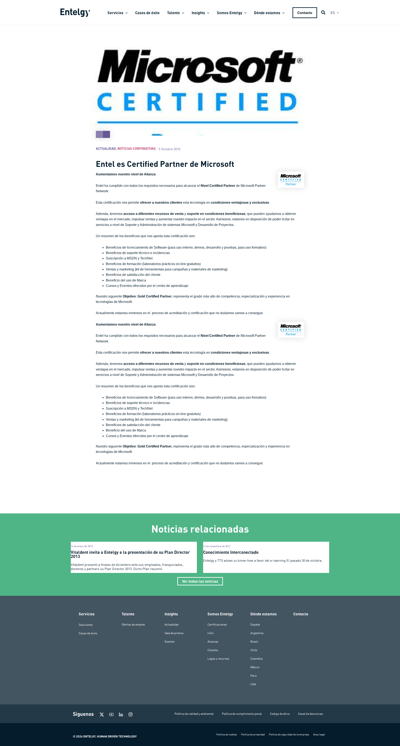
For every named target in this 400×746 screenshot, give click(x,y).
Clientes (213, 650)
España (255, 624)
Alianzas (213, 641)
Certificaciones (217, 624)
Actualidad (106, 148)
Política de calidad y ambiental (194, 714)
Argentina (256, 633)
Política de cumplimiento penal (242, 714)
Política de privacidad (253, 734)
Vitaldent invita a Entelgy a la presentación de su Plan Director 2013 (130, 554)
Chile (253, 650)
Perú (253, 676)
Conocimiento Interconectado (231, 552)
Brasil (254, 641)
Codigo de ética (280, 714)
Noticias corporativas (137, 148)
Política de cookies (226, 734)
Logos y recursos (218, 658)
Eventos (170, 641)
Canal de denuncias (310, 714)
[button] (125, 12)
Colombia (256, 658)
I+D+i (211, 633)
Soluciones (86, 624)
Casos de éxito (88, 633)
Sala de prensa (174, 633)
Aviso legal (319, 734)
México (254, 667)
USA (253, 684)
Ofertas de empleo (133, 624)
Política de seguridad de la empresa (289, 734)
